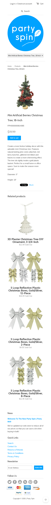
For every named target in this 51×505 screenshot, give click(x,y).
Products (18, 66)
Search (10, 443)
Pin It (31, 185)
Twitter (10, 482)
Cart (41, 4)
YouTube (20, 482)
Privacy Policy (13, 456)
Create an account (24, 4)
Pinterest (30, 482)
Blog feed (25, 482)
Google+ (36, 482)
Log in (12, 4)
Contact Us (12, 446)
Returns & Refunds (15, 450)
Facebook (15, 482)
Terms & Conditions (15, 453)
